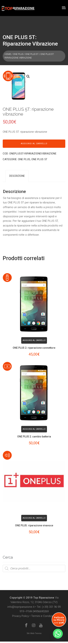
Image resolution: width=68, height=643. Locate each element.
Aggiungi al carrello (34, 143)
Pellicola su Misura (58, 620)
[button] (28, 76)
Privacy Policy (20, 616)
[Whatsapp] (58, 633)
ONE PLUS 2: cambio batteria (34, 436)
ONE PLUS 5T (31, 54)
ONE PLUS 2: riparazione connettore (34, 347)
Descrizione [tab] (17, 175)
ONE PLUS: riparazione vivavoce (34, 525)
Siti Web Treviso (34, 633)
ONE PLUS (18, 54)
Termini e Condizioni (43, 616)
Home (8, 54)
